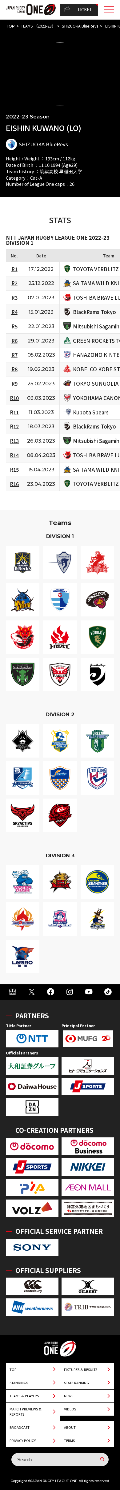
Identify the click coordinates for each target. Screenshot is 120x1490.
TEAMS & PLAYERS (24, 1395)
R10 (14, 398)
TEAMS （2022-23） (38, 26)
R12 (14, 426)
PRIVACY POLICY (23, 1440)
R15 (14, 469)
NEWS (68, 1395)
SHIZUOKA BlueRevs (80, 26)
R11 (14, 412)
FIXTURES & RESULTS (80, 1369)
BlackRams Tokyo (94, 312)
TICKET (84, 9)
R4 (14, 312)
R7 (14, 354)
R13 (14, 440)
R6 (14, 340)
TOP (10, 26)
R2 (14, 283)
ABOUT (70, 1427)
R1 (14, 269)
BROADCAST (20, 1427)
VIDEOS (70, 1408)
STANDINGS (19, 1382)
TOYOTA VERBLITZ (96, 269)
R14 (14, 455)
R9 (14, 383)
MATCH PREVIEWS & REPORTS (26, 1411)
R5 (14, 326)
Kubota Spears (91, 412)
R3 (14, 297)
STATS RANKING (76, 1382)
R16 (14, 484)
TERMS (69, 1440)
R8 (14, 369)
